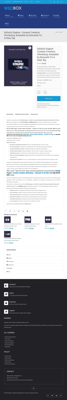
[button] (29, 47)
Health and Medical (9, 342)
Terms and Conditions (10, 364)
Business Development (10, 337)
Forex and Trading (9, 340)
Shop (26, 1)
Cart (7, 24)
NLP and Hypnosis (9, 344)
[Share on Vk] (23, 211)
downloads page (41, 73)
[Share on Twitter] (10, 211)
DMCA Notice (8, 358)
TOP (33, 388)
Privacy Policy (8, 362)
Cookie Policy (8, 356)
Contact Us (37, 1)
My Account (8, 1)
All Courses (33, 16)
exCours (12, 130)
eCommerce (7, 338)
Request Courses (18, 1)
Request (21, 16)
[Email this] (27, 211)
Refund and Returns (9, 360)
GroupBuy (56, 16)
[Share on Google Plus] (14, 211)
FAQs (31, 1)
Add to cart (48, 98)
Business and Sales (46, 103)
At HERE (46, 80)
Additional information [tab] (22, 114)
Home (9, 16)
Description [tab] (9, 114)
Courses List (45, 16)
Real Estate (7, 346)
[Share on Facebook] (5, 211)
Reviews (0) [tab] (34, 114)
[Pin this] (18, 211)
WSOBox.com (27, 203)
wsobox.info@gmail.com (16, 375)
